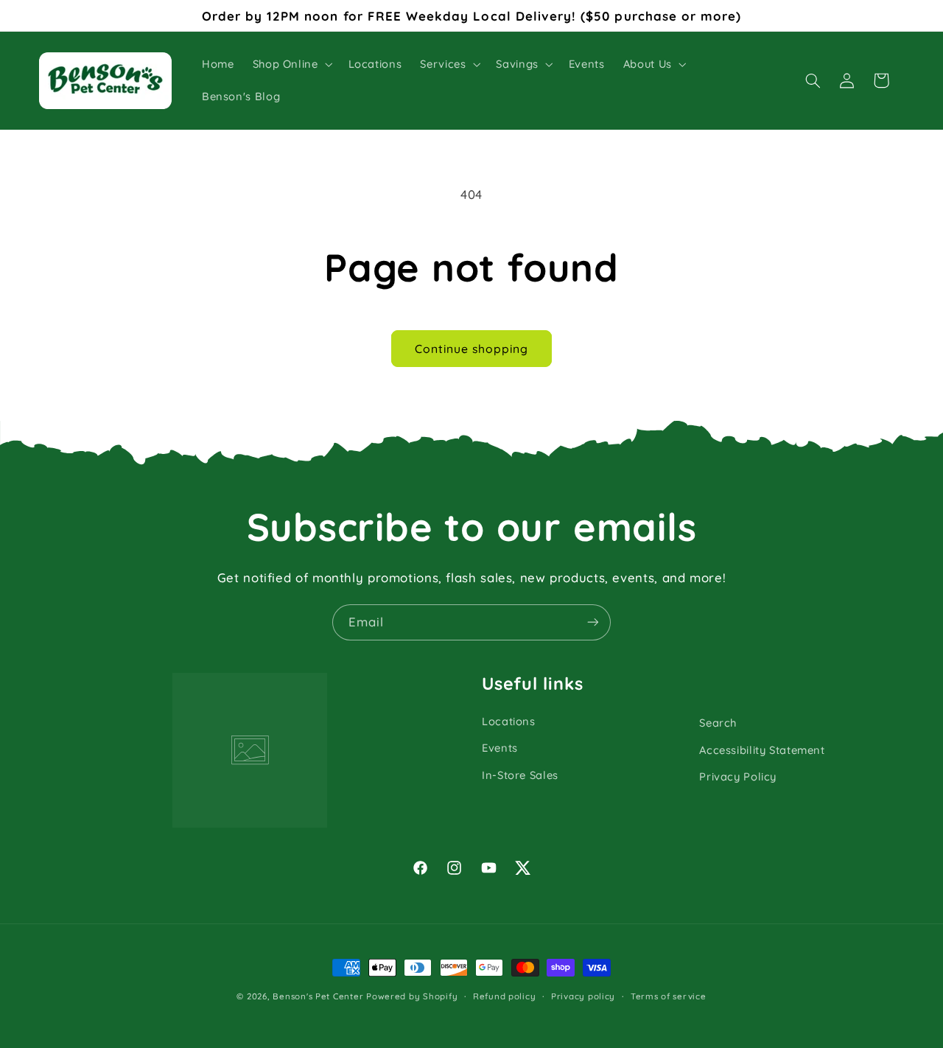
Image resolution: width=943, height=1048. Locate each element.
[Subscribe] (593, 622)
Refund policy (504, 996)
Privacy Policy (738, 776)
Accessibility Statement (762, 750)
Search (718, 723)
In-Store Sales (520, 775)
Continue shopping (472, 348)
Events (500, 748)
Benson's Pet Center (318, 996)
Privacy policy (583, 996)
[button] (291, 64)
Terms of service (669, 996)
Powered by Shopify (412, 996)
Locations (509, 721)
